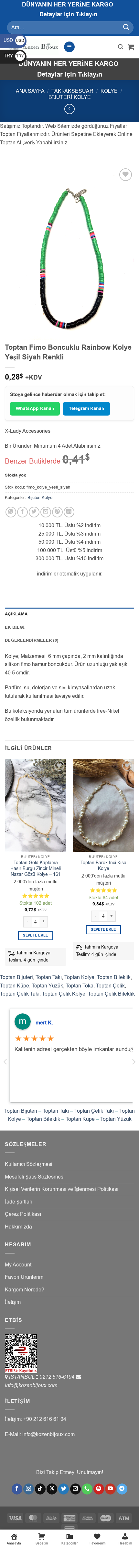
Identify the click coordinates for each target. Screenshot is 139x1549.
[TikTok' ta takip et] (40, 1489)
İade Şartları (18, 1201)
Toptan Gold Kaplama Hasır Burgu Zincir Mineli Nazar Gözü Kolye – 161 (35, 868)
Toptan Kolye (79, 977)
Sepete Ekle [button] (35, 935)
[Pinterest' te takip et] (98, 1489)
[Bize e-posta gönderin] (75, 1489)
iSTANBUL (22, 1377)
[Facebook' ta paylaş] (22, 512)
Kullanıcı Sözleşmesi (28, 1164)
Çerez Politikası (23, 1214)
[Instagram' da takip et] (28, 1489)
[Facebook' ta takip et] (17, 1489)
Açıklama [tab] (16, 614)
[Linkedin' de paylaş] (69, 512)
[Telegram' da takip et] (122, 1489)
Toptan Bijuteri (16, 977)
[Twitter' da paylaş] (34, 512)
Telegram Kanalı (86, 408)
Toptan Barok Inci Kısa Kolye (103, 865)
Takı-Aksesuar (72, 91)
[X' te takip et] (52, 1489)
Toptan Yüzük (47, 985)
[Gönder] (126, 27)
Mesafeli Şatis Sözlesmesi (35, 1176)
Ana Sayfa (30, 91)
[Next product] (69, 109)
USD (14, 40)
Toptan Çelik (110, 985)
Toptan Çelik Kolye (63, 994)
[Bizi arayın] (87, 1489)
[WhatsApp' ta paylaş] (10, 512)
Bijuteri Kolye (69, 97)
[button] (69, 47)
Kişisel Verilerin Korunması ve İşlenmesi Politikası (61, 1189)
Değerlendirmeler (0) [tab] (31, 640)
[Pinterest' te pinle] (57, 512)
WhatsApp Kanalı (35, 408)
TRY (14, 56)
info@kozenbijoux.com (31, 1385)
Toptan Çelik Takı (19, 994)
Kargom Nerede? (24, 1289)
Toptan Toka (79, 985)
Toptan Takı (49, 977)
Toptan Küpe (14, 985)
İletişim (13, 1302)
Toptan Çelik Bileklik (111, 994)
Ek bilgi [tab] (15, 627)
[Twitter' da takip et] (63, 1489)
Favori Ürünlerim (24, 1277)
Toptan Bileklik (114, 977)
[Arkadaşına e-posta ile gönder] (45, 512)
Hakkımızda (18, 1226)
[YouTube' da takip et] (110, 1489)
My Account (18, 1264)
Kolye (109, 91)
